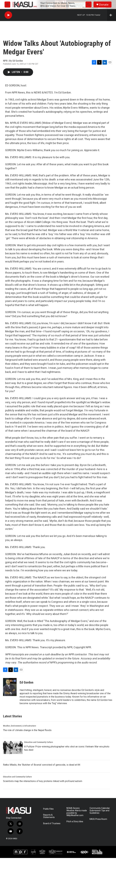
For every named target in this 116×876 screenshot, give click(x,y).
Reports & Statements (49, 816)
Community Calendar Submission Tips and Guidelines (100, 810)
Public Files (48, 809)
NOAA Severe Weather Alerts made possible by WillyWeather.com (76, 812)
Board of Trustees (51, 823)
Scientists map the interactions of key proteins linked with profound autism (42, 781)
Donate (103, 4)
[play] (8, 15)
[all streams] (111, 15)
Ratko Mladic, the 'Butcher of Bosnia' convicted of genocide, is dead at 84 (41, 764)
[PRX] (84, 852)
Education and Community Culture (38, 742)
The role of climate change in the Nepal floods (27, 730)
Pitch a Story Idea (74, 821)
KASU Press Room (98, 819)
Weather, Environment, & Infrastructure (19, 726)
